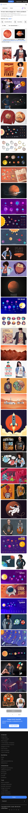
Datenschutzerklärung (7, 761)
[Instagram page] (9, 809)
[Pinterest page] (14, 809)
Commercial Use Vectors (7, 744)
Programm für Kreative (7, 768)
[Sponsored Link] (7, 34)
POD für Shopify (5, 750)
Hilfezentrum (4, 763)
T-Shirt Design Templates (7, 743)
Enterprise (3, 772)
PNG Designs (4, 741)
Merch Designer (5, 782)
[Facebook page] (12, 809)
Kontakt (3, 775)
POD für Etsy (4, 748)
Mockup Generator (6, 786)
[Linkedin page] (18, 809)
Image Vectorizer (5, 788)
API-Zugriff (4, 773)
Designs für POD (5, 746)
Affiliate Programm (6, 770)
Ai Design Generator (6, 784)
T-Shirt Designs (5, 739)
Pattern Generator (6, 794)
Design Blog (4, 737)
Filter (5, 25)
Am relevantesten (13, 25)
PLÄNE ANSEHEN (14, 726)
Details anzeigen (6, 42)
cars (9, 19)
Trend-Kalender (5, 752)
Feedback (3, 777)
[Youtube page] (16, 809)
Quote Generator (5, 792)
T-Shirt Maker (4, 790)
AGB (2, 759)
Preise (2, 757)
